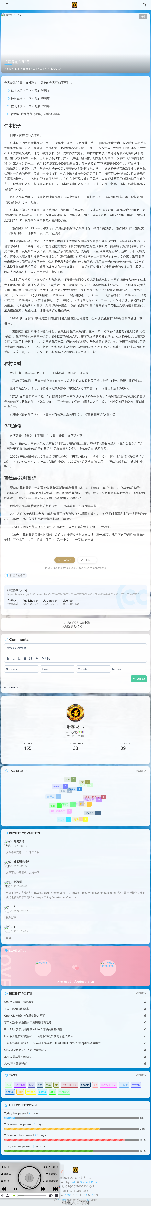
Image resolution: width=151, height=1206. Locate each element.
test (8, 937)
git (56, 1084)
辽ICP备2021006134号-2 (77, 1186)
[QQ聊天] (28, 758)
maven (136, 1084)
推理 (143, 16)
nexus (10, 1091)
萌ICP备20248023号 (75, 1190)
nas (40, 1084)
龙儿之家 (86, 1177)
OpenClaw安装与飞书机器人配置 (24, 1015)
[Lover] (108, 968)
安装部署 (20, 1084)
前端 (31, 1084)
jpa (95, 1084)
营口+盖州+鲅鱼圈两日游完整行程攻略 (28, 1022)
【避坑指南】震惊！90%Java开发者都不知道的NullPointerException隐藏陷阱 (52, 1043)
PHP (20, 1091)
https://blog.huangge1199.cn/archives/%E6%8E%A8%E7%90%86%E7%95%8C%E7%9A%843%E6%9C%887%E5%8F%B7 (73, 594)
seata (42, 1091)
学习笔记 (64, 1091)
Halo (73, 1182)
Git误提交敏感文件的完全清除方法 (25, 1049)
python (31, 1091)
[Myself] (43, 968)
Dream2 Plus (88, 1182)
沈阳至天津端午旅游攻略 (19, 1001)
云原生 (124, 1084)
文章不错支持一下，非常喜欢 (22, 852)
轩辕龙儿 (12, 603)
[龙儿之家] (75, 5)
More (140, 770)
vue (48, 1084)
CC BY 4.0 (72, 603)
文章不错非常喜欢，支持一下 (22, 872)
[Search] (144, 5)
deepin (85, 1084)
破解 (52, 1091)
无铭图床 (53, 1181)
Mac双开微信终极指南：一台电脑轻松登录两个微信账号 (38, 1036)
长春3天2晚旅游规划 (16, 1008)
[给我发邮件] (75, 758)
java (8, 1084)
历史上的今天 (69, 1084)
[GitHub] (123, 758)
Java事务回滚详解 (15, 1063)
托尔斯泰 (11, 917)
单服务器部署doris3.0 (17, 1056)
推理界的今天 (17, 575)
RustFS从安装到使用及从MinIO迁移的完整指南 (33, 1029)
